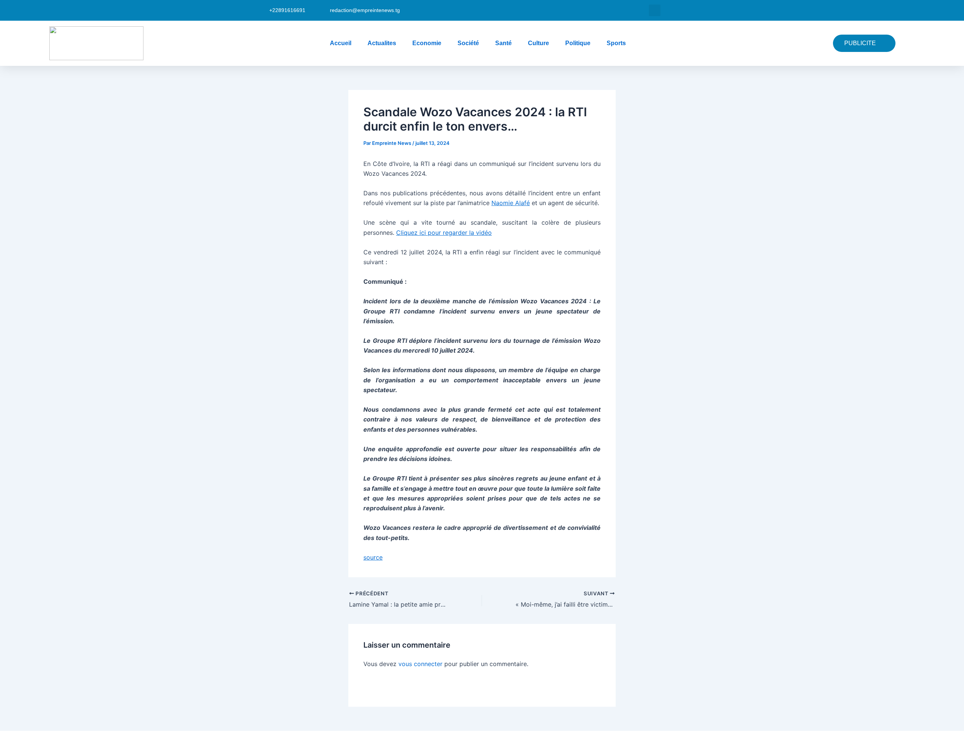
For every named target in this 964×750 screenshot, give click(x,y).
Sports (616, 43)
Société (468, 43)
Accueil (340, 43)
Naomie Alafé (510, 203)
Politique (577, 43)
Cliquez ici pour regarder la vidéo (444, 232)
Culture (538, 43)
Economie (426, 43)
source (373, 557)
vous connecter (420, 664)
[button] (654, 10)
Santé (503, 43)
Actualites (382, 43)
